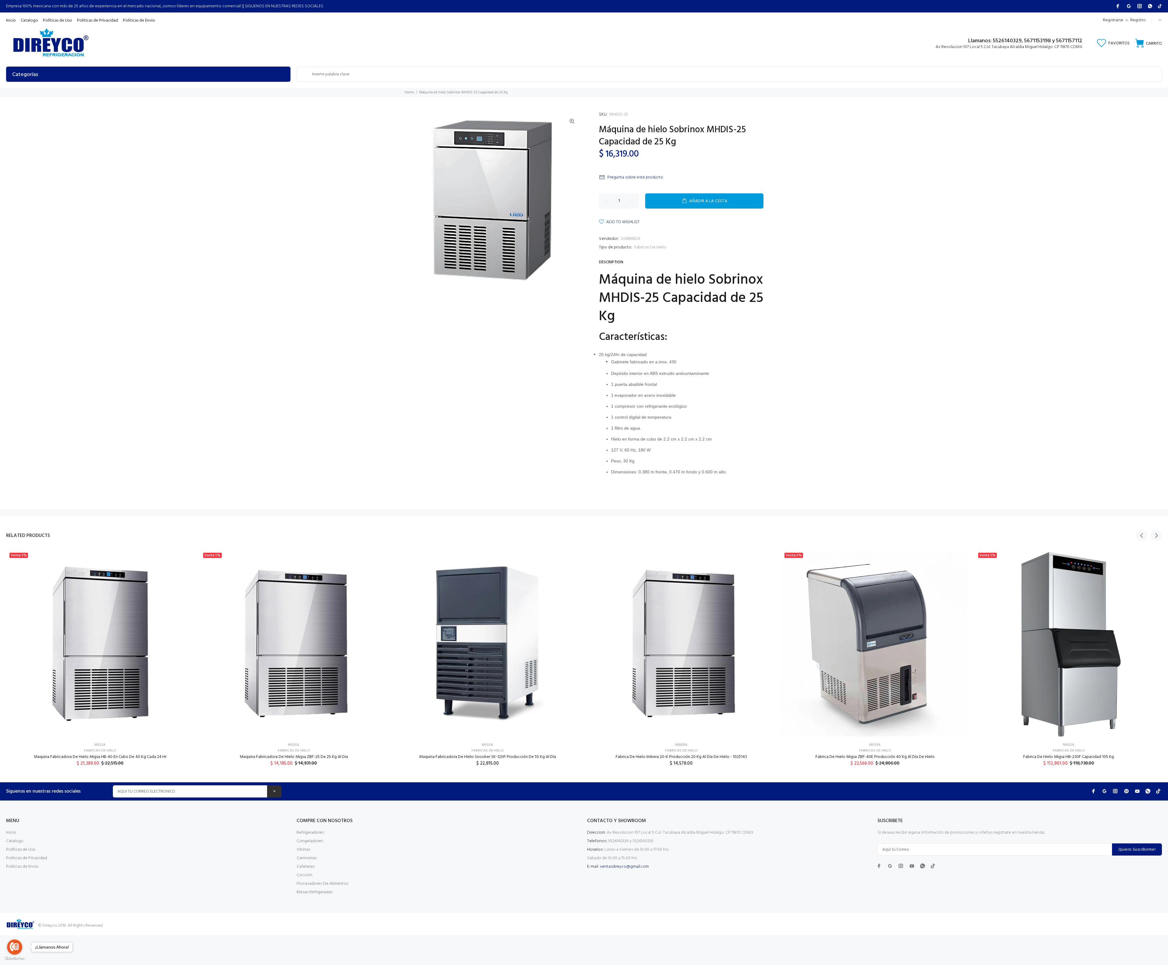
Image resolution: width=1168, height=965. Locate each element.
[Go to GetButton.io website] (14, 959)
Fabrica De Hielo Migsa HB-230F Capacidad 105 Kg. (1068, 756)
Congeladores (310, 841)
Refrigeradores (310, 832)
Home (409, 92)
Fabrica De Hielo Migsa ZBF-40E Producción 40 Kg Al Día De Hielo (875, 756)
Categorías (25, 74)
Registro (1138, 20)
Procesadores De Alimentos (322, 883)
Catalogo (14, 841)
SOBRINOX (630, 238)
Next (1156, 535)
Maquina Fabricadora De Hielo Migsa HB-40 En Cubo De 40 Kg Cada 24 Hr (100, 756)
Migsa (100, 745)
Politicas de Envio (22, 866)
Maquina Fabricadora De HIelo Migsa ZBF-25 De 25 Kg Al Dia (294, 756)
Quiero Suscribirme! (1137, 849)
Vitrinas (303, 849)
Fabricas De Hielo (650, 247)
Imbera (681, 745)
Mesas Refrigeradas (314, 892)
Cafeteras (306, 866)
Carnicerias (307, 858)
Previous (1142, 535)
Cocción (304, 875)
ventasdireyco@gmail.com (624, 866)
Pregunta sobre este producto (635, 177)
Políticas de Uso (21, 849)
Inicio (11, 832)
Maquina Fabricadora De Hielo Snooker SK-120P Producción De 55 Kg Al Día (487, 756)
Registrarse (1113, 20)
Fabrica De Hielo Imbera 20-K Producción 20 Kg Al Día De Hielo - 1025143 (681, 756)
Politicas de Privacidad (26, 858)
